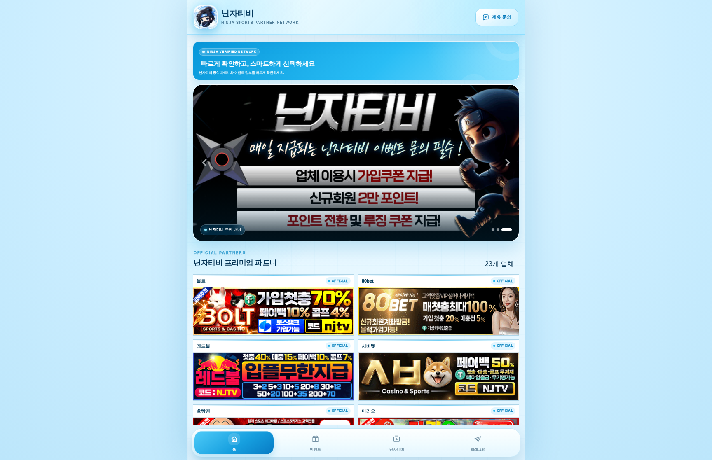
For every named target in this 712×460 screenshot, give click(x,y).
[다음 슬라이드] (508, 162)
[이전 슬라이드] (204, 162)
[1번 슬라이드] (493, 229)
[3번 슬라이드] (506, 229)
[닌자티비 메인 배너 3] (356, 163)
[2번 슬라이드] (498, 229)
